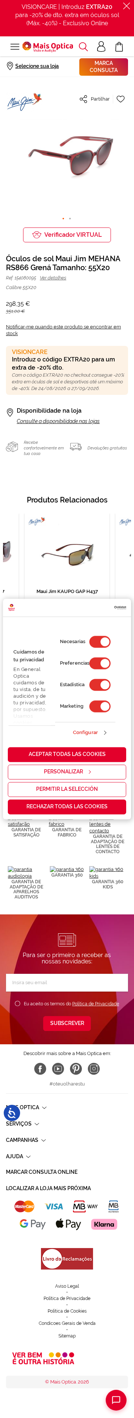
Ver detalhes (53, 278)
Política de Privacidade (95, 1003)
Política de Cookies (67, 1311)
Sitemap (67, 1336)
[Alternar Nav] (14, 47)
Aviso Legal (67, 1286)
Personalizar (63, 772)
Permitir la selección (67, 789)
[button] (83, 47)
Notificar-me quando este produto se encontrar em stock (63, 330)
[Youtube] (58, 1069)
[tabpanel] (67, 570)
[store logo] (47, 47)
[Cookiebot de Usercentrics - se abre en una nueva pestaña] (95, 607)
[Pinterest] (76, 1069)
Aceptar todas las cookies (67, 754)
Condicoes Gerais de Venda (67, 1323)
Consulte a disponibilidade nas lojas (58, 421)
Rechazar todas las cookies (67, 806)
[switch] (100, 663)
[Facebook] (40, 1069)
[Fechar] (126, 6)
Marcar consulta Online (41, 1172)
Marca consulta (104, 66)
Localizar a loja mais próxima (48, 1188)
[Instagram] (94, 1069)
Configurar (85, 733)
